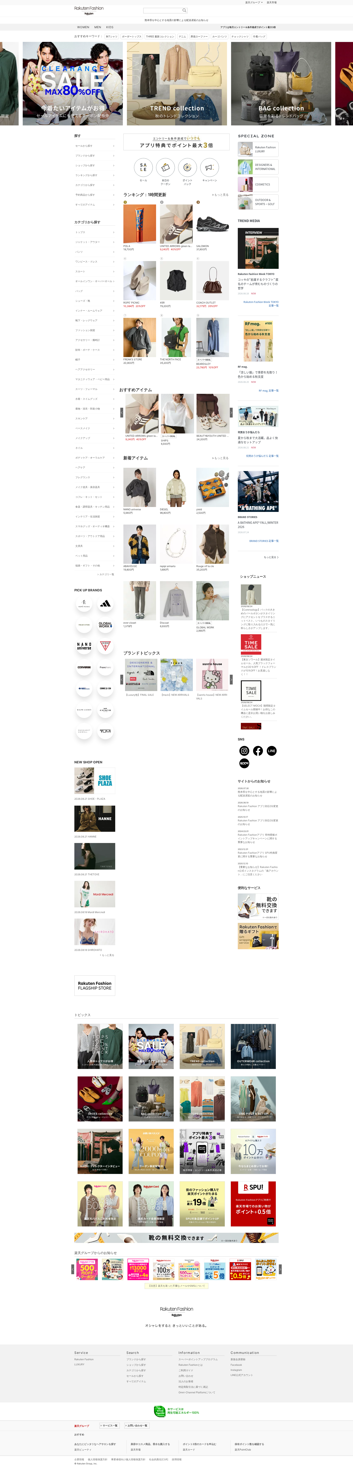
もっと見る (108, 965)
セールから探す (84, 155)
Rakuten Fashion (106, 21)
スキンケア (81, 428)
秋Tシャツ (111, 46)
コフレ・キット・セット (88, 507)
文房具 (79, 556)
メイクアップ (82, 448)
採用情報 (177, 1469)
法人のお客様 (186, 1391)
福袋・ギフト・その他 (87, 575)
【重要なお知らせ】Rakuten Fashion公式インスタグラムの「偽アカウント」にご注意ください (258, 881)
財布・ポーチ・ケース (87, 360)
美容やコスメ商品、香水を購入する (150, 1454)
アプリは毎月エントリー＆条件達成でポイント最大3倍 (248, 37)
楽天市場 (272, 12)
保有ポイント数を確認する (249, 1454)
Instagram (236, 1380)
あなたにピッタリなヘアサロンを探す (95, 1454)
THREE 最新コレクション (160, 46)
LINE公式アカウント (242, 1385)
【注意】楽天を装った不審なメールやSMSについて (176, 1295)
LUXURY (79, 1374)
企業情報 (79, 1469)
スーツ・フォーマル (86, 399)
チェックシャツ (240, 46)
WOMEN (83, 37)
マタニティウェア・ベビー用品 (92, 389)
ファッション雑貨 (85, 340)
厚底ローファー (199, 46)
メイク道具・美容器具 (87, 497)
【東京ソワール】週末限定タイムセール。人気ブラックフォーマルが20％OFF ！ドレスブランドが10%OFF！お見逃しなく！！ (258, 677)
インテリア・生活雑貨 (87, 526)
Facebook (236, 1375)
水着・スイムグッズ (86, 409)
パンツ (79, 262)
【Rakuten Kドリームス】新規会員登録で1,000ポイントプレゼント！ (138, 1444)
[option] (124, 94)
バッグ (79, 301)
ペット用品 (81, 565)
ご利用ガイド (186, 1380)
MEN (97, 37)
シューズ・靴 (82, 311)
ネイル (79, 458)
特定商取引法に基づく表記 (193, 1397)
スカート (80, 281)
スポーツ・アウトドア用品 (90, 546)
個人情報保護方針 (97, 1469)
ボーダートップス (132, 46)
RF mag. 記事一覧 (269, 401)
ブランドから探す (85, 165)
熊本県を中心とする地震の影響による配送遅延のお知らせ (176, 30)
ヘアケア (80, 477)
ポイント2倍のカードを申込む (199, 1454)
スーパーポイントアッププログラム (198, 1369)
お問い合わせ (186, 1386)
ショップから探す (85, 175)
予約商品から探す (85, 205)
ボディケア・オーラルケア (90, 467)
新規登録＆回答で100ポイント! (224, 12)
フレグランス (82, 487)
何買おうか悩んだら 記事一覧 (262, 466)
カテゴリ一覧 (106, 584)
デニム (182, 46)
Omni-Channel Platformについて (197, 1402)
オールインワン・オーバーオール (93, 291)
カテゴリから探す (85, 195)
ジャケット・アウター (87, 252)
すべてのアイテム (85, 214)
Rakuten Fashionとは (191, 1375)
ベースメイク (82, 438)
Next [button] (278, 93)
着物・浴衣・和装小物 (87, 418)
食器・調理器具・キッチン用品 (92, 516)
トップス (80, 242)
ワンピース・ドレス (86, 271)
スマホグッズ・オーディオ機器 (92, 536)
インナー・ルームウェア (88, 320)
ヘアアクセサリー (85, 379)
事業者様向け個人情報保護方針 (128, 1469)
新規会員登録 (238, 1369)
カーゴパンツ (219, 46)
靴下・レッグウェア (86, 330)
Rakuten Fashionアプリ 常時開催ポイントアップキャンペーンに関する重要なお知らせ (257, 848)
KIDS (110, 37)
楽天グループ (252, 12)
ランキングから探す (86, 185)
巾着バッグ (259, 46)
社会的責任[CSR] (158, 1469)
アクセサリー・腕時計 (87, 350)
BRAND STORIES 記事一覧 (264, 551)
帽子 (77, 369)
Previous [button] (74, 93)
